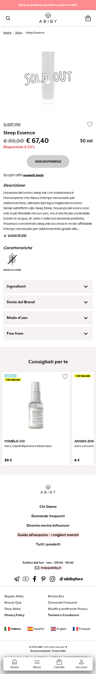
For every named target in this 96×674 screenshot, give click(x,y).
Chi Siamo (48, 506)
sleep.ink (12, 124)
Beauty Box (56, 596)
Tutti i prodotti (48, 544)
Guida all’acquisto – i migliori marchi (48, 535)
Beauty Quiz (12, 602)
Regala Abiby (14, 596)
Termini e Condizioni (63, 615)
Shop (18, 33)
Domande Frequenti (62, 602)
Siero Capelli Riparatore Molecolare (28, 446)
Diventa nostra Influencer (48, 525)
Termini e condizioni (40, 650)
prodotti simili (33, 175)
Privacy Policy (14, 615)
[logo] (48, 18)
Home (7, 33)
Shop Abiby (12, 609)
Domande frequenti (48, 516)
